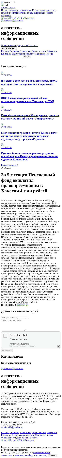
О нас (4, 45)
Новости (11, 45)
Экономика (25, 51)
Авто (31, 54)
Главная (5, 51)
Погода (49, 54)
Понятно (52, 455)
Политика (14, 51)
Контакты (33, 45)
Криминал (6, 54)
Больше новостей (9, 165)
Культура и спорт (20, 54)
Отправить (7, 350)
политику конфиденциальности (30, 455)
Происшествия (39, 51)
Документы (22, 45)
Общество (52, 51)
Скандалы (40, 54)
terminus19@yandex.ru (11, 427)
